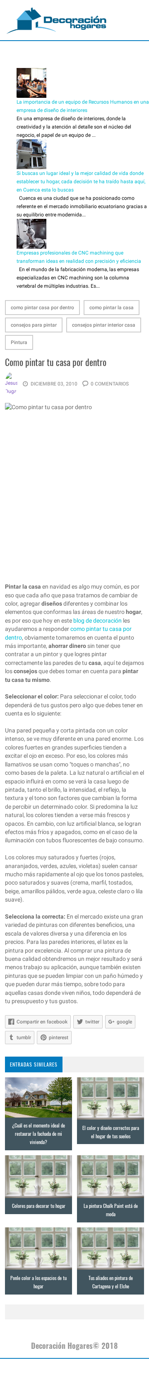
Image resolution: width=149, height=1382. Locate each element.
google (124, 1022)
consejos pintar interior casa (103, 325)
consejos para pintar (34, 325)
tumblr (24, 1037)
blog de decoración (97, 620)
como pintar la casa (111, 307)
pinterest (58, 1037)
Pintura (19, 342)
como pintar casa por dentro (42, 307)
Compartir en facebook (42, 1022)
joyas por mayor (36, 1370)
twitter (92, 1022)
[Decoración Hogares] (56, 20)
